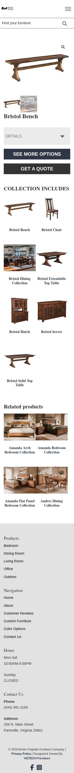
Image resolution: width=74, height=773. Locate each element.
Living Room (13, 561)
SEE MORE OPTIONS (37, 154)
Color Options (14, 629)
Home (8, 598)
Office (8, 569)
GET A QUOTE (37, 168)
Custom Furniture (17, 621)
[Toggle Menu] (68, 9)
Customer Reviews (19, 613)
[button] (63, 47)
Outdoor (10, 577)
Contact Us (12, 637)
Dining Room (14, 553)
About (8, 606)
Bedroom (11, 546)
